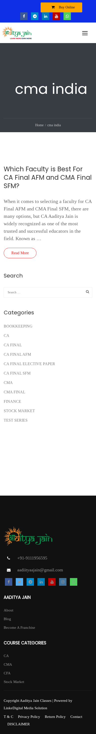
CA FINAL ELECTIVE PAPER (29, 364)
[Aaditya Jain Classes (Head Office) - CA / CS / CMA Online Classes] (17, 34)
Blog (7, 619)
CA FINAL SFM (17, 373)
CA (6, 335)
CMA (8, 382)
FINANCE (12, 401)
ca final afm (17, 354)
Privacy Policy (29, 717)
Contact (76, 717)
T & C (8, 717)
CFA (7, 673)
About (8, 610)
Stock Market (19, 411)
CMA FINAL (14, 392)
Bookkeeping (18, 326)
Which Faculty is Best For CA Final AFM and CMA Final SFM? (48, 177)
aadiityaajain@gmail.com (40, 569)
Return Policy (55, 717)
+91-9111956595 (32, 558)
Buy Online (66, 7)
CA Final (13, 345)
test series (16, 420)
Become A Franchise (19, 628)
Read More (20, 253)
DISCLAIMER (18, 724)
